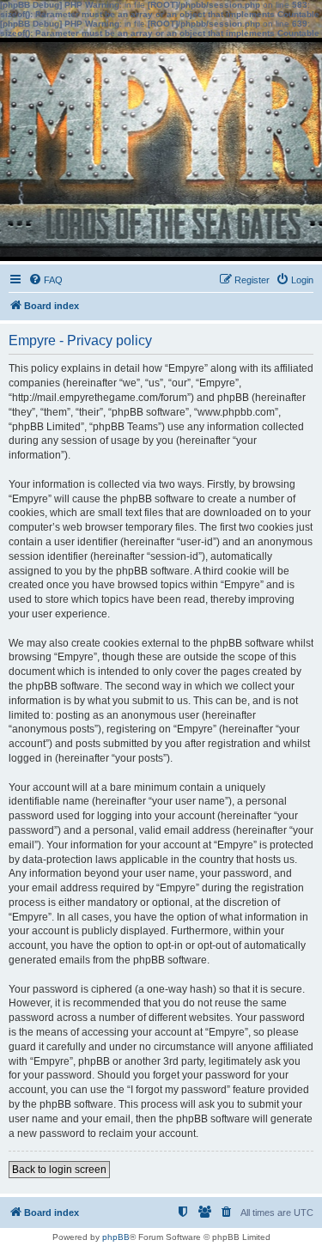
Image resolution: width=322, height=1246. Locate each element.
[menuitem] (45, 280)
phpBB (116, 1237)
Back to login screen (59, 1170)
